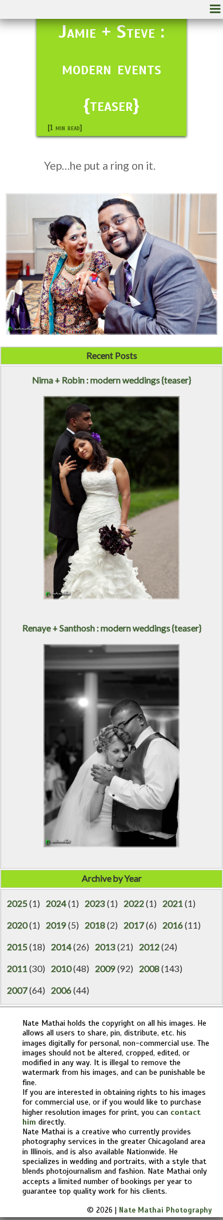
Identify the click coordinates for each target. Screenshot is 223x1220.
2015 (17, 947)
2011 (17, 968)
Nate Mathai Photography (165, 1210)
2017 (134, 925)
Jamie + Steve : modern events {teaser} (111, 68)
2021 (172, 903)
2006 (61, 990)
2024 (56, 903)
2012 (149, 947)
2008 (149, 968)
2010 (61, 968)
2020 (17, 925)
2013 (105, 947)
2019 (56, 925)
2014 (61, 947)
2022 (134, 903)
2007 (17, 990)
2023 (95, 903)
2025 (17, 903)
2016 (172, 925)
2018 (95, 925)
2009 (105, 968)
